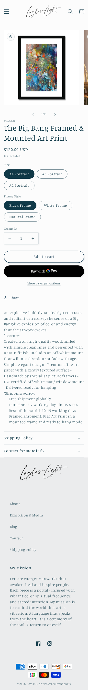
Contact (16, 538)
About (15, 504)
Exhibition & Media (26, 515)
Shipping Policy (23, 549)
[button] (6, 11)
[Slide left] (33, 114)
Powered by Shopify (57, 684)
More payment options (44, 283)
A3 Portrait (52, 174)
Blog (13, 527)
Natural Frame (22, 217)
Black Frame (20, 205)
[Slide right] (55, 114)
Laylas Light (35, 684)
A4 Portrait (19, 174)
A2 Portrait (19, 185)
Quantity (10, 228)
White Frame (55, 205)
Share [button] (15, 298)
